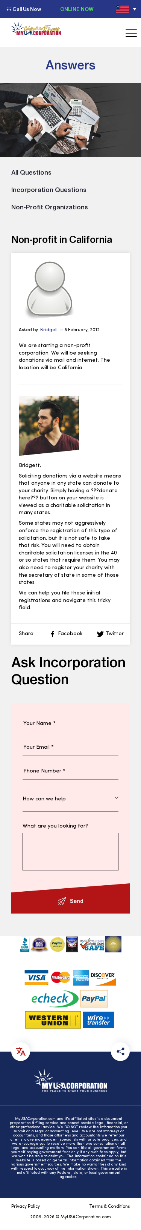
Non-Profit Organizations (49, 207)
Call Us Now (26, 9)
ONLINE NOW (77, 9)
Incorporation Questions (48, 189)
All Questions (31, 172)
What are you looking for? (55, 826)
